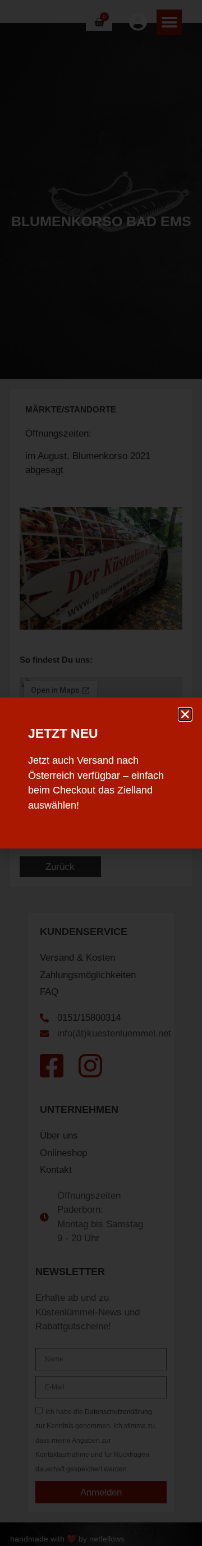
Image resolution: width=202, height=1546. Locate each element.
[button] (185, 714)
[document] (101, 773)
